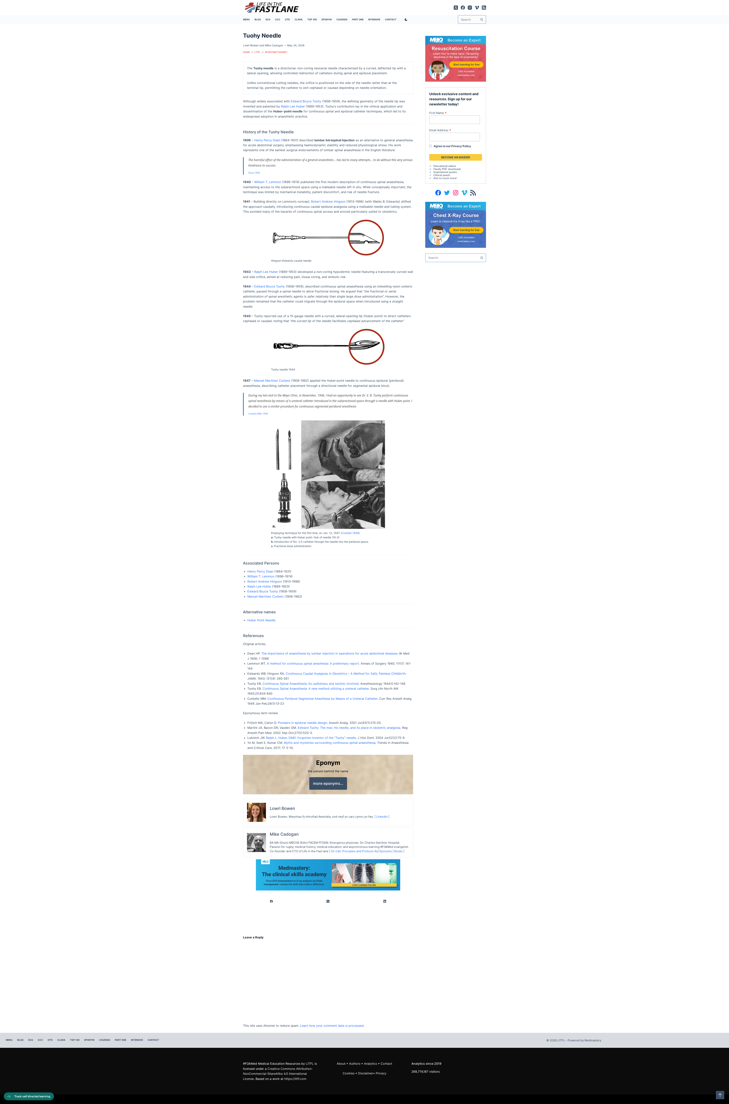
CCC (277, 19)
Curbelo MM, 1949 (258, 413)
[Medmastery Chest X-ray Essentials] (455, 224)
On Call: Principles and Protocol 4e (354, 851)
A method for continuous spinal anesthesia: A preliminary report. (313, 663)
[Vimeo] (477, 8)
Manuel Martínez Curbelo (272, 380)
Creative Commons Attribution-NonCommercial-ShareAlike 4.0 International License (278, 1074)
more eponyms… (328, 783)
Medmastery (593, 1040)
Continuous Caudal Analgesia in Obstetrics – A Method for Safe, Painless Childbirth (346, 673)
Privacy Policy (461, 146)
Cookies (349, 1073)
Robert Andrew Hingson (328, 201)
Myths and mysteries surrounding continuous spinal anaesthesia (330, 743)
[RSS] (484, 8)
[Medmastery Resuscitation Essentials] (455, 58)
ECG (268, 19)
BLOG (258, 19)
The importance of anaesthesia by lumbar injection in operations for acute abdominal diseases (329, 653)
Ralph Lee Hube (292, 106)
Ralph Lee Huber (266, 272)
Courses (341, 19)
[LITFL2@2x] (328, 875)
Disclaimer (365, 1073)
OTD (287, 19)
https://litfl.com (295, 1079)
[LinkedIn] (385, 901)
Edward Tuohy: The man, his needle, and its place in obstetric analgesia (349, 728)
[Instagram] (470, 8)
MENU (246, 19)
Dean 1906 (254, 172)
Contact (390, 19)
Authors (354, 1063)
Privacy (381, 1073)
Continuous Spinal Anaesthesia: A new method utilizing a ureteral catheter (316, 688)
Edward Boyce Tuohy (306, 101)
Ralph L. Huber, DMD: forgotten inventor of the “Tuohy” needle (311, 738)
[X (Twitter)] (456, 8)
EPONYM (327, 19)
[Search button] (482, 19)
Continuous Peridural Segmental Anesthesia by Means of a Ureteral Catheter (322, 698)
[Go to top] (720, 1095)
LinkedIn (382, 816)
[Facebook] (463, 8)
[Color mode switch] (405, 19)
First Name (438, 113)
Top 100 (312, 19)
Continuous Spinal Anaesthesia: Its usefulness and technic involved (311, 683)
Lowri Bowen (251, 45)
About (341, 1063)
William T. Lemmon (267, 182)
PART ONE (358, 19)
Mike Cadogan (274, 45)
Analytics (370, 1063)
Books (398, 851)
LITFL (310, 1063)
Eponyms (385, 851)
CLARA (299, 19)
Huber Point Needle (261, 620)
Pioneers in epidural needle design (302, 723)
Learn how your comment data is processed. (332, 1025)
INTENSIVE (374, 19)
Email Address (440, 130)
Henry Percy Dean (267, 140)
